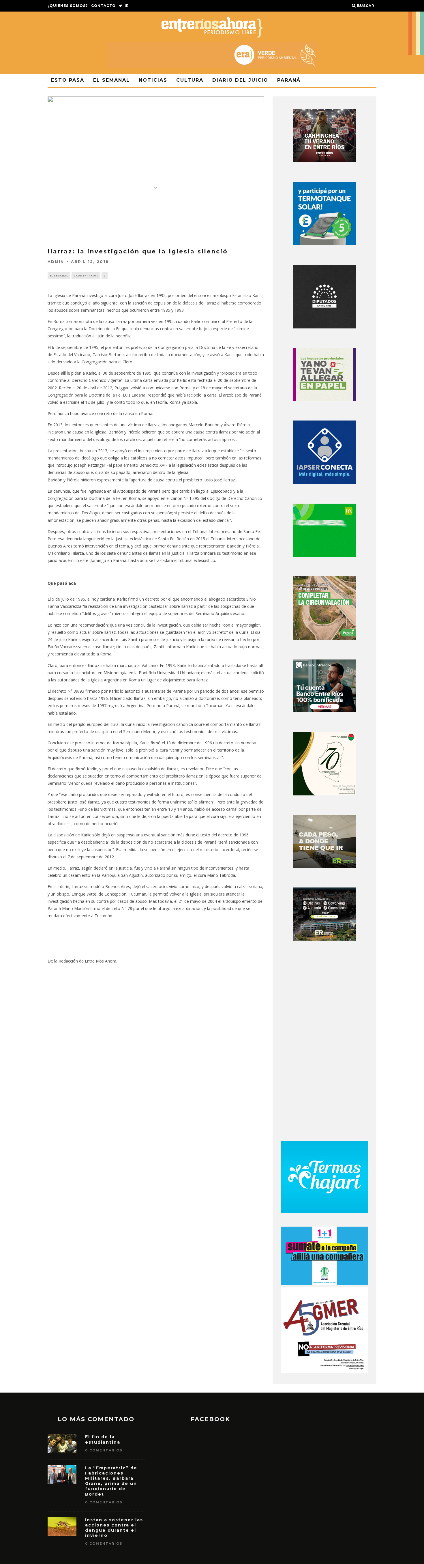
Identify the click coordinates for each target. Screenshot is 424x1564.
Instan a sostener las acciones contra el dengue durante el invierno (114, 1527)
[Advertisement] (324, 1042)
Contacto (103, 5)
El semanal (111, 80)
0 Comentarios (86, 275)
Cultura (189, 80)
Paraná (289, 80)
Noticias (153, 80)
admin (56, 261)
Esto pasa (67, 80)
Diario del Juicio (240, 80)
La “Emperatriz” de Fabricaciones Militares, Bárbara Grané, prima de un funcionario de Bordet (111, 1481)
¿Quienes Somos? (68, 5)
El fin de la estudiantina (102, 1439)
